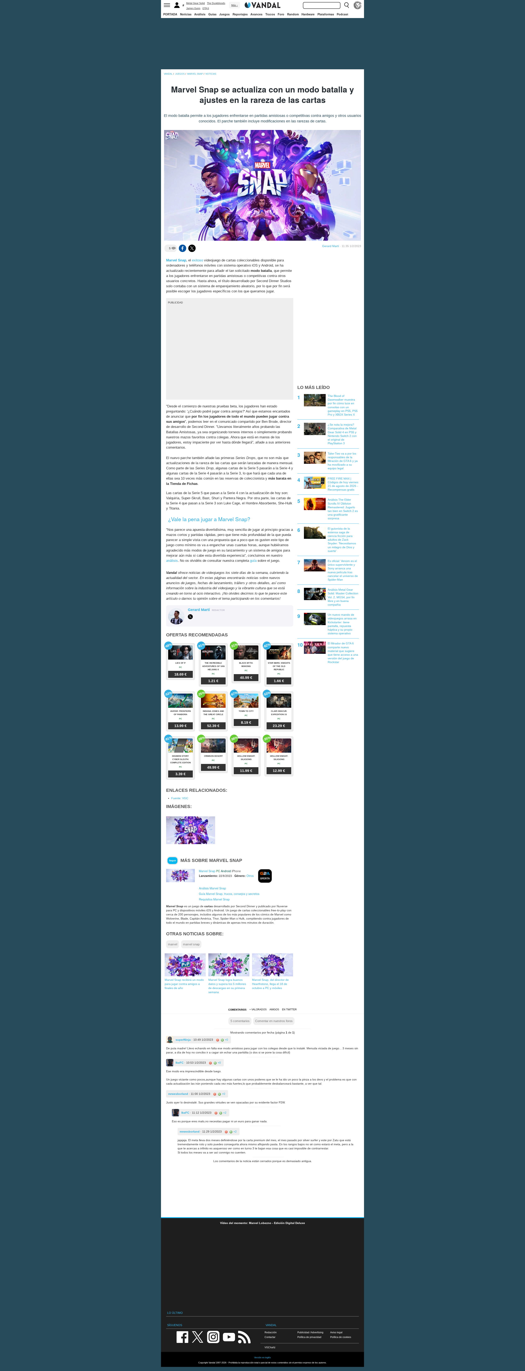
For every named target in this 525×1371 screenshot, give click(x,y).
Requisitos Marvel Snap (214, 899)
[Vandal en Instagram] (213, 1336)
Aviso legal (336, 1332)
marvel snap (191, 944)
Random (293, 14)
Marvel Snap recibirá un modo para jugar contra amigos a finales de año (184, 984)
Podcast (342, 14)
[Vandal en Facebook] (182, 1336)
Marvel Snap (176, 260)
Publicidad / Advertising (310, 1332)
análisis (172, 561)
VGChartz (270, 1347)
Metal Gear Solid (195, 3)
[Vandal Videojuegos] (262, 5)
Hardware (308, 14)
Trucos (270, 14)
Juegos (224, 14)
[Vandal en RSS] (244, 1336)
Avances (256, 14)
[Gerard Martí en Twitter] (190, 616)
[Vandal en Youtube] (228, 1336)
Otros (250, 876)
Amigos (274, 1009)
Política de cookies (340, 1337)
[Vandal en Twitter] (197, 1336)
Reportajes (240, 14)
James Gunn (193, 8)
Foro (281, 14)
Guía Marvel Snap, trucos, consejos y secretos (229, 894)
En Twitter (289, 1009)
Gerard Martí (330, 246)
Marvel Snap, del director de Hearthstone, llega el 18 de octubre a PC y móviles (270, 984)
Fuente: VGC (179, 798)
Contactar (270, 1337)
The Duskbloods (216, 3)
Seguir (172, 860)
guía (253, 561)
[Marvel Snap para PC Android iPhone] (180, 875)
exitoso (197, 260)
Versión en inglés (262, 1357)
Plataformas (325, 14)
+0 (226, 1039)
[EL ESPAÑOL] (358, 5)
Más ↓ (234, 5)
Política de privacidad (309, 1337)
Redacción (271, 1332)
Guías (212, 14)
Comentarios (237, 1009)
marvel (172, 944)
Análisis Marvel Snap (212, 888)
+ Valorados (258, 1009)
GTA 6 (205, 8)
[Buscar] (346, 5)
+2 (224, 1112)
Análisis (199, 14)
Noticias (186, 14)
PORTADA (170, 14)
